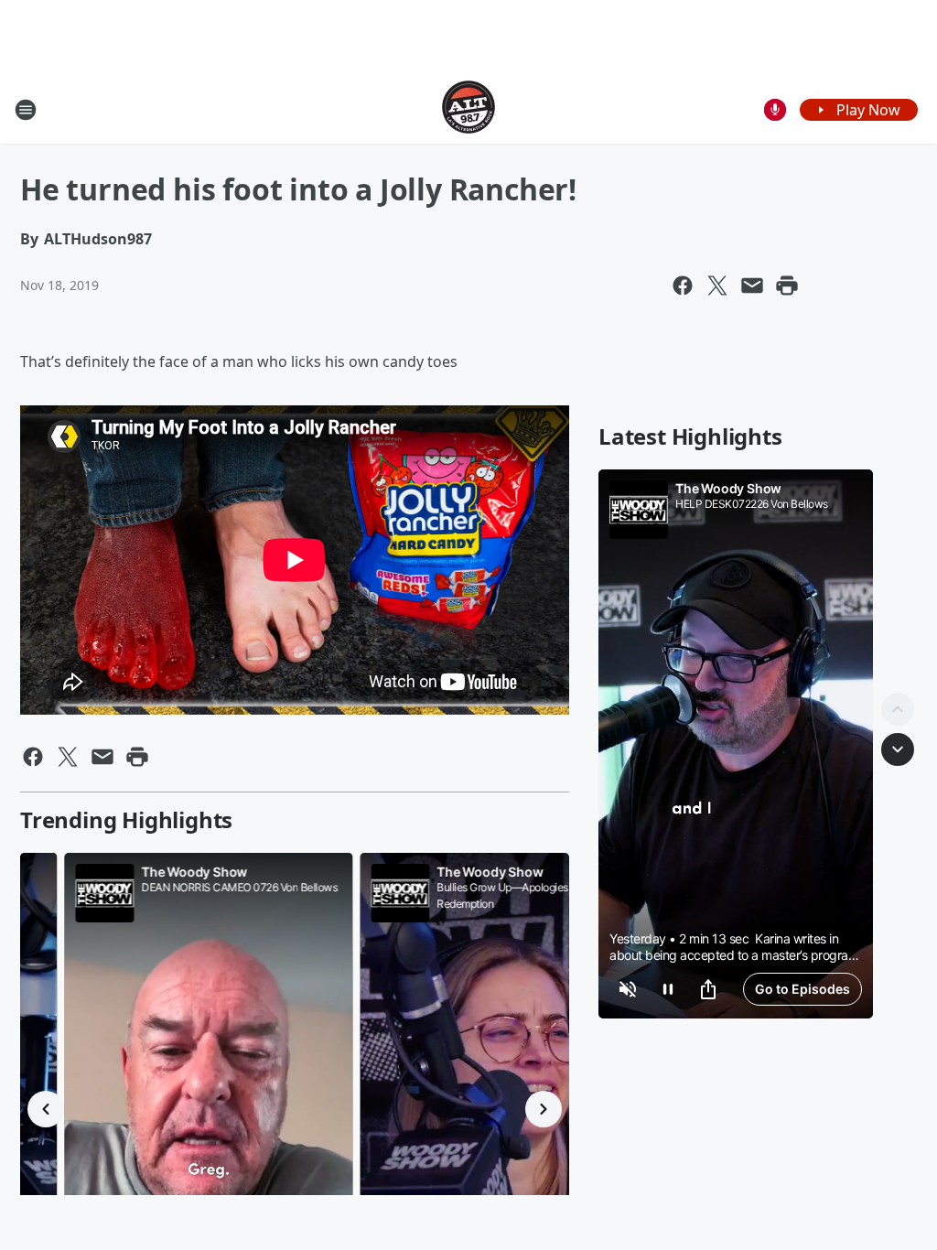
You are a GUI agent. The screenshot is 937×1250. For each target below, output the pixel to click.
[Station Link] (468, 109)
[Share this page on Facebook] (682, 285)
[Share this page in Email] (752, 285)
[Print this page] (787, 285)
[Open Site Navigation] (26, 110)
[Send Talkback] (775, 110)
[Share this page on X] (717, 285)
